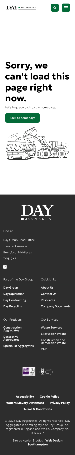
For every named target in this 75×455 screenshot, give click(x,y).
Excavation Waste (53, 334)
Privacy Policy (60, 403)
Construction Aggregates (12, 329)
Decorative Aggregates (11, 338)
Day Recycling (12, 306)
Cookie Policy (49, 396)
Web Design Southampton (45, 442)
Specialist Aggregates (18, 346)
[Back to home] (21, 7)
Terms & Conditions (38, 409)
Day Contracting (14, 300)
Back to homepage (22, 118)
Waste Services (51, 327)
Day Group (10, 287)
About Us (47, 287)
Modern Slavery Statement (24, 403)
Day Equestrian (14, 294)
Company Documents (56, 306)
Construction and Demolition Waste (53, 341)
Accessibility (25, 396)
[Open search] (55, 8)
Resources (48, 300)
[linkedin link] (5, 267)
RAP (44, 349)
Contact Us (48, 294)
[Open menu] (66, 8)
